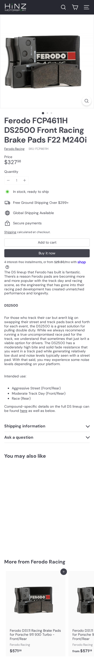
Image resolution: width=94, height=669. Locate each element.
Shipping (10, 232)
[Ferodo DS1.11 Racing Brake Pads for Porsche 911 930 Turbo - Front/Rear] (35, 613)
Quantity (11, 172)
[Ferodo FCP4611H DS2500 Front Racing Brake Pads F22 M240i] (35, 505)
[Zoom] (86, 101)
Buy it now (47, 253)
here (23, 410)
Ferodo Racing (48, 561)
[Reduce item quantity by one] (8, 180)
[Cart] (75, 7)
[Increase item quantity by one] (25, 180)
